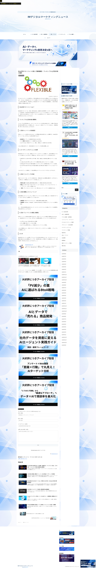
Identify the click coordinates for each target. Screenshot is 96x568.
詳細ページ (70, 127)
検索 (62, 187)
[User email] (19, 251)
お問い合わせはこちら (22, 458)
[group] (23, 263)
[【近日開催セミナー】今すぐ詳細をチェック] (1, 1)
